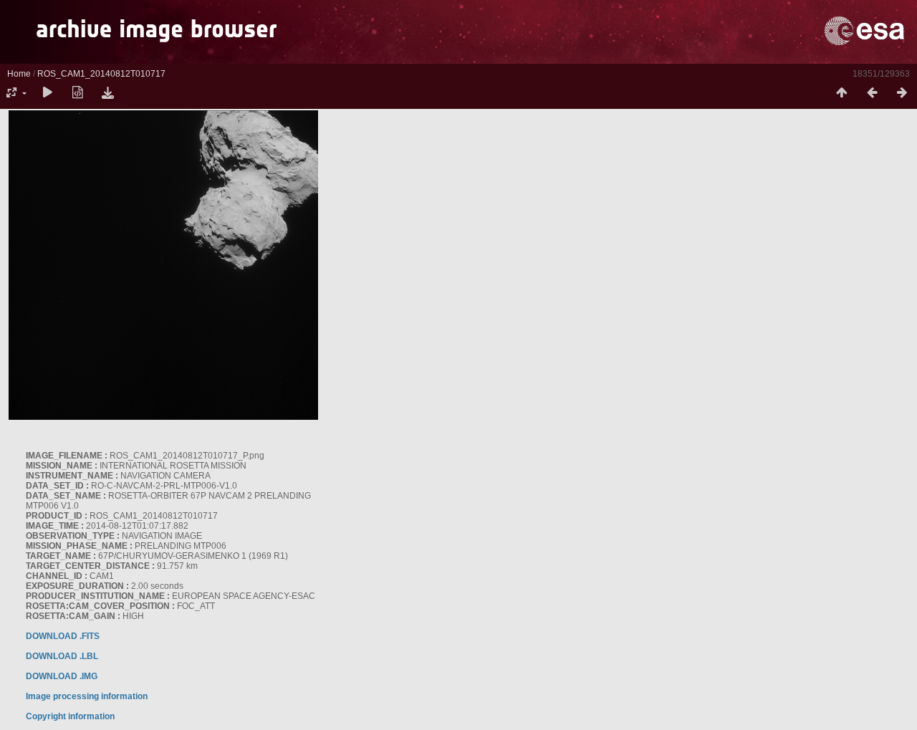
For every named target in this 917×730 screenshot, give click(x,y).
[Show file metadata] (77, 93)
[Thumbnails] (842, 93)
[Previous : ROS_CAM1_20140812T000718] (872, 93)
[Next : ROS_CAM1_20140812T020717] (902, 93)
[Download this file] (107, 93)
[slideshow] (47, 93)
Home (19, 74)
